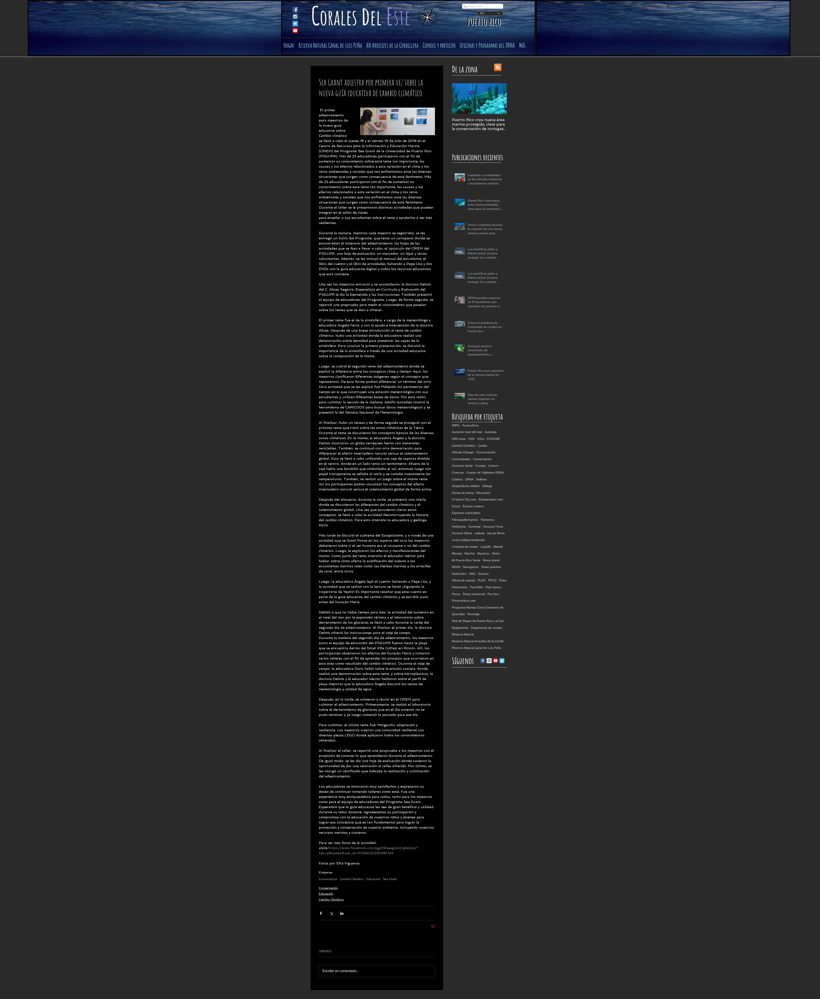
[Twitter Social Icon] (295, 23)
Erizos (456, 506)
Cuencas (458, 472)
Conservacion (328, 879)
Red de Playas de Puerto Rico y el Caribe (479, 621)
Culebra (457, 479)
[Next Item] (500, 98)
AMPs (456, 425)
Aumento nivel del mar (467, 432)
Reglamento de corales (486, 627)
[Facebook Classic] (482, 660)
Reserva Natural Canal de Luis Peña (476, 647)
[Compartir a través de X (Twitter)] (331, 913)
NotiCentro (459, 573)
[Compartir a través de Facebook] (321, 913)
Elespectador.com (491, 499)
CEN (471, 438)
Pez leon (493, 594)
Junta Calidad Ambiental (468, 540)
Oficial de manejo (463, 580)
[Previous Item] (459, 98)
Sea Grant (390, 879)
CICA (480, 438)
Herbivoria (459, 526)
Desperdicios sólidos (466, 486)
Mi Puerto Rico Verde (466, 560)
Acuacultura (470, 425)
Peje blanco (493, 587)
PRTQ (492, 580)
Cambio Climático (352, 879)
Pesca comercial (474, 594)
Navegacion (471, 567)
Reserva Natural (463, 634)
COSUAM (493, 438)
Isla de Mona (496, 533)
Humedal (474, 526)
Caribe (482, 445)
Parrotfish (476, 587)
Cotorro (493, 465)
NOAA (456, 567)
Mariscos (483, 553)
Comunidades (461, 459)
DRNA (469, 479)
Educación (373, 879)
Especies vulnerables (466, 513)
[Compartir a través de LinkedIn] (342, 913)
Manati (498, 546)
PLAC (482, 580)
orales (340, 17)
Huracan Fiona (493, 526)
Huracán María (462, 533)
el (378, 17)
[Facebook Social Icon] (295, 9)
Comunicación (485, 452)
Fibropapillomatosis (465, 519)
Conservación (328, 888)
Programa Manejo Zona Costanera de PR (479, 607)
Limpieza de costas (465, 546)
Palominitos (459, 587)
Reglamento (460, 627)
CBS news (459, 438)
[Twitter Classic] (501, 660)
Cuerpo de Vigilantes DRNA (485, 472)
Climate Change (463, 452)
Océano (483, 573)
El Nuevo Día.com (464, 499)
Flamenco (487, 519)
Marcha (469, 553)
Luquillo (485, 546)
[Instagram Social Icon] (295, 16)
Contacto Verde (462, 465)
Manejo (457, 553)
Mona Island (491, 560)
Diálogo (487, 486)
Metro (496, 553)
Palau (503, 580)
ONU (472, 573)
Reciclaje (473, 614)
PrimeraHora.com (464, 600)
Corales (480, 465)
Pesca (456, 594)
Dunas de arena (463, 492)
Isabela (480, 533)
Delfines (481, 479)
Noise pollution (491, 567)
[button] (438, 45)
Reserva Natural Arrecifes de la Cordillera (479, 641)
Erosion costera (473, 506)
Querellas (458, 614)
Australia (490, 432)
